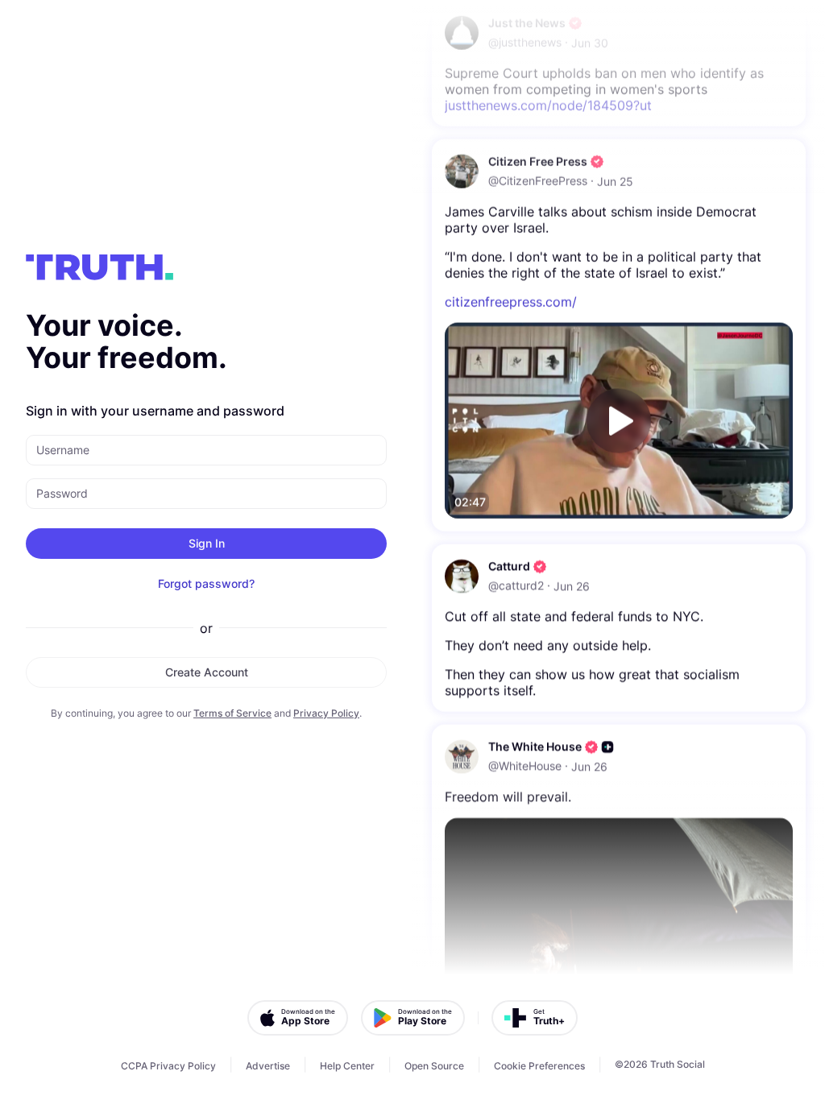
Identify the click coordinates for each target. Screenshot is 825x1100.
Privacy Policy (326, 713)
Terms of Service (232, 713)
